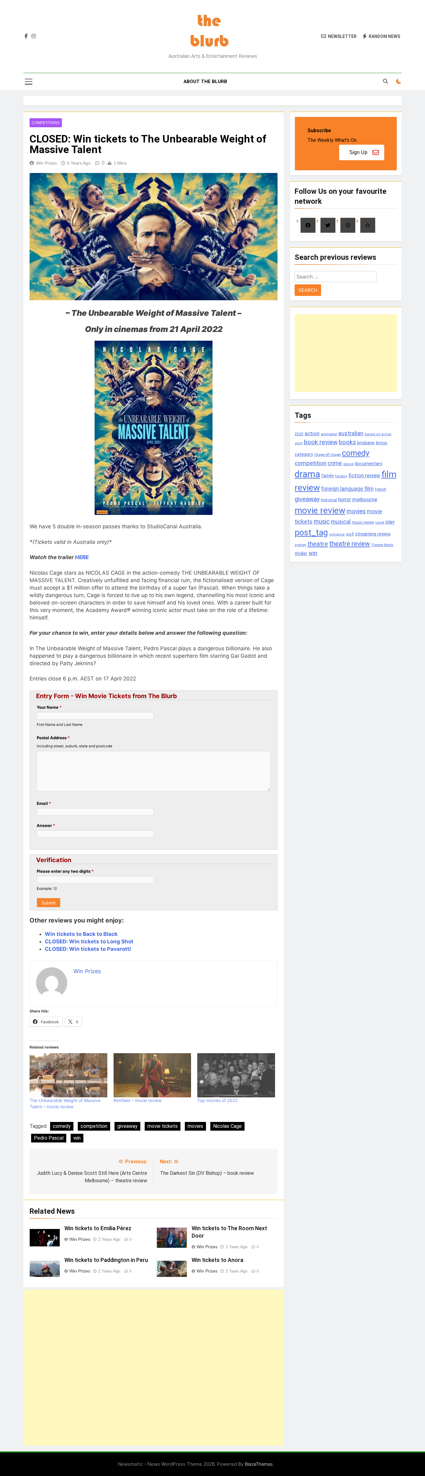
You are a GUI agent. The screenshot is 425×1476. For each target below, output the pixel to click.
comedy (62, 1126)
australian (350, 433)
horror (344, 499)
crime (335, 463)
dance (348, 464)
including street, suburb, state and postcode (74, 746)
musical (341, 521)
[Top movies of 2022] (236, 1075)
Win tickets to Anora (217, 1260)
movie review (320, 510)
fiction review (364, 475)
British (381, 443)
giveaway (127, 1126)
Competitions (46, 123)
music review (363, 522)
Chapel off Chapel (327, 455)
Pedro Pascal (48, 1138)
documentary (368, 463)
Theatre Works (382, 545)
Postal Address (53, 737)
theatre (317, 544)
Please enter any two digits (65, 871)
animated (329, 434)
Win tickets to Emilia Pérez (97, 1228)
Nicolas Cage (227, 1126)
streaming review (372, 534)
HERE (82, 557)
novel (379, 522)
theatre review (349, 544)
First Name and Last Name (59, 724)
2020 (299, 434)
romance (337, 534)
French (380, 489)
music (321, 521)
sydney (300, 545)
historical (329, 499)
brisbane (366, 443)
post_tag (311, 533)
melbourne (364, 499)
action (312, 433)
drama (307, 474)
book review (321, 442)
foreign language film (347, 489)
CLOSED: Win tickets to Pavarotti (88, 949)
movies (195, 1126)
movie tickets (162, 1126)
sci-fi (350, 534)
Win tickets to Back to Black (81, 934)
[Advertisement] (153, 1368)
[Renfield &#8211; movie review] (152, 1075)
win (77, 1138)
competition (94, 1126)
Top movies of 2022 (217, 1100)
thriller (301, 553)
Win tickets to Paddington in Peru (106, 1260)
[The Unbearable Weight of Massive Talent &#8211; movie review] (68, 1075)
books (347, 442)
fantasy (341, 476)
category (304, 454)
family (327, 476)
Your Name (49, 707)
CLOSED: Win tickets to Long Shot (89, 941)
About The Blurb (205, 81)
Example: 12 (47, 888)
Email (44, 803)
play (390, 522)
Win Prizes (46, 163)
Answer (46, 825)
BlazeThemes (259, 1464)
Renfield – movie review (137, 1100)
